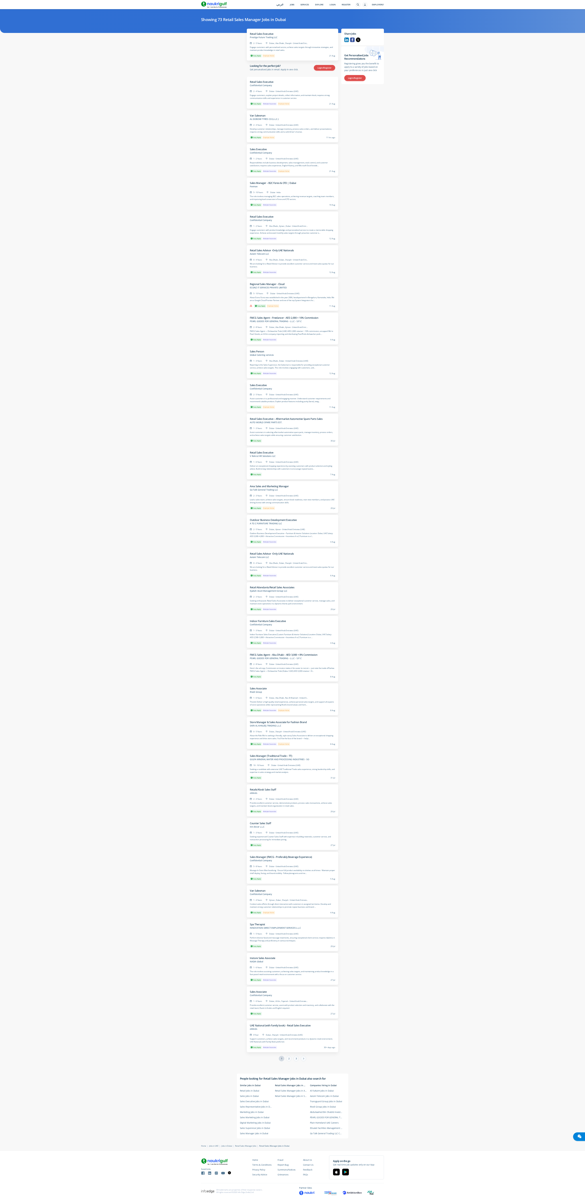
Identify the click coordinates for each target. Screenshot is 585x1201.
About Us (307, 1159)
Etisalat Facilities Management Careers (327, 1128)
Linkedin (346, 40)
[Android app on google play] (345, 1172)
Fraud (280, 1159)
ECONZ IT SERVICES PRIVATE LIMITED (268, 287)
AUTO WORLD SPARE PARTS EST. (266, 422)
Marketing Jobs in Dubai (252, 1112)
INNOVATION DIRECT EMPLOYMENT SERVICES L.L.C (275, 928)
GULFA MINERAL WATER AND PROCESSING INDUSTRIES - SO (279, 759)
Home (203, 1146)
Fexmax (254, 186)
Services (304, 4)
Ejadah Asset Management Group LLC (268, 591)
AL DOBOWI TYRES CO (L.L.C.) (264, 119)
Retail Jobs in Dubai (249, 1090)
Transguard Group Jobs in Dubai (326, 1101)
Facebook (352, 40)
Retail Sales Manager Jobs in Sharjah (292, 1096)
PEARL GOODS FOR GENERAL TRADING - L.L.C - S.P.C (276, 321)
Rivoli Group (256, 692)
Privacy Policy (258, 1169)
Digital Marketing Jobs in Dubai (255, 1122)
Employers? (378, 4)
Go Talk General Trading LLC (264, 489)
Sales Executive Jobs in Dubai (254, 1101)
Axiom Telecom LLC (259, 254)
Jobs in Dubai (227, 1146)
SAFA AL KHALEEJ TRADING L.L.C (265, 725)
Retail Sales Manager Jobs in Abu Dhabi (292, 1090)
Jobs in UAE (213, 1146)
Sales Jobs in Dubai (249, 1096)
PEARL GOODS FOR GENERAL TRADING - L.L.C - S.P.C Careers (327, 1117)
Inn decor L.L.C (257, 826)
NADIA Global (256, 961)
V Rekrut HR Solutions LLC (263, 456)
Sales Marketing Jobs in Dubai (254, 1117)
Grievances (283, 1174)
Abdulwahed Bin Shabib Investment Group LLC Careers (327, 1112)
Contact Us (308, 1164)
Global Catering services (262, 355)
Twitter (358, 40)
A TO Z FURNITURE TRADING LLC (266, 523)
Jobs (292, 4)
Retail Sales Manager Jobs (245, 1146)
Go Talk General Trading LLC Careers (327, 1133)
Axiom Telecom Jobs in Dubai (324, 1096)
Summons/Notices (287, 1169)
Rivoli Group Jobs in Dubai (323, 1106)
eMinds (253, 793)
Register (346, 4)
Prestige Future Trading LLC (263, 37)
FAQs (305, 1174)
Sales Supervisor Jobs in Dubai (255, 1128)
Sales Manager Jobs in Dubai (254, 1133)
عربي (280, 4)
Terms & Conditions (262, 1164)
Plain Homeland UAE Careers (324, 1122)
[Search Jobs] (358, 5)
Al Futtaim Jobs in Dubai (322, 1090)
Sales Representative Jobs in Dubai (257, 1106)
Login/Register (324, 67)
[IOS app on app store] (336, 1172)
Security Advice (259, 1174)
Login (333, 4)
